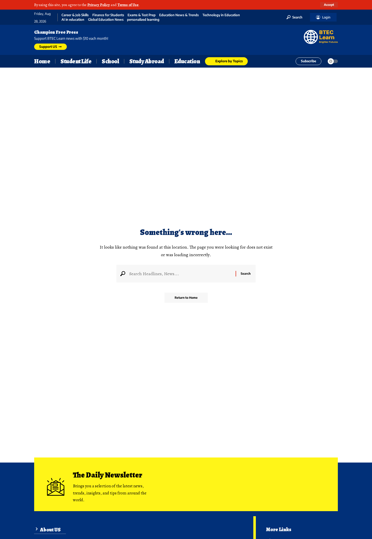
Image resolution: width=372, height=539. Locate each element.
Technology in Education (221, 15)
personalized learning (143, 19)
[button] (329, 5)
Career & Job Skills (75, 15)
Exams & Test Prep (142, 15)
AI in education (72, 19)
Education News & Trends (179, 15)
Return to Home (186, 298)
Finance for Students (108, 15)
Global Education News (105, 19)
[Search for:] (180, 274)
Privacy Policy (98, 4)
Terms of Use (127, 4)
